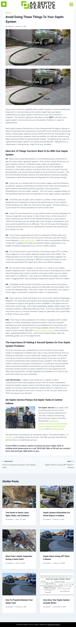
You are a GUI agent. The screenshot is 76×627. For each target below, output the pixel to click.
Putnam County (53, 423)
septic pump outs (27, 240)
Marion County (52, 426)
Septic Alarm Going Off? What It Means (59, 464)
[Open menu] (72, 4)
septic (8, 13)
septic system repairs (44, 330)
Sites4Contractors (54, 624)
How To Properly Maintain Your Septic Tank (19, 464)
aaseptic (10, 26)
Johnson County (56, 429)
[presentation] (19, 497)
